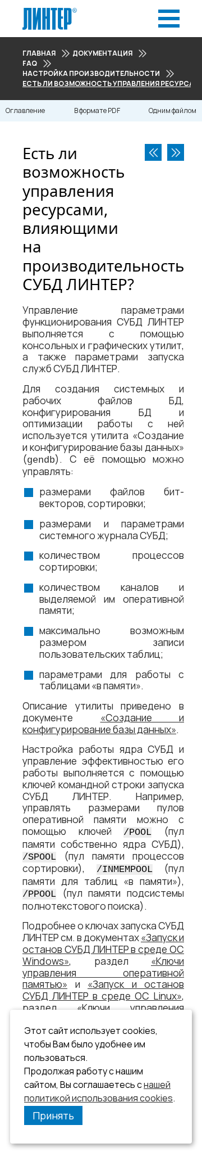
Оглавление (25, 110)
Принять (53, 1115)
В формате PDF (97, 110)
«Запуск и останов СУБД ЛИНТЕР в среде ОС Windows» (103, 949)
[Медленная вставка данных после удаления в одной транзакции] (175, 152)
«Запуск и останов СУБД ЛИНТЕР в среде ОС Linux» (103, 990)
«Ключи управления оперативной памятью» (103, 973)
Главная (39, 53)
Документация (102, 53)
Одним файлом (172, 110)
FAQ (29, 63)
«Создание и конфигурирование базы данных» (103, 723)
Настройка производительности (91, 73)
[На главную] (49, 11)
